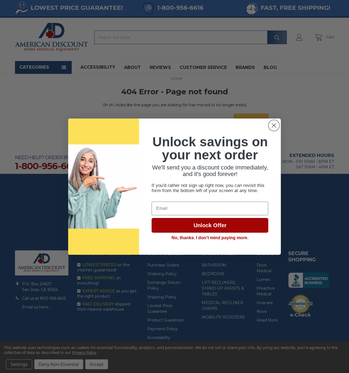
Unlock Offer (210, 225)
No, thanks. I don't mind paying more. (210, 237)
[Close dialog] (274, 125)
